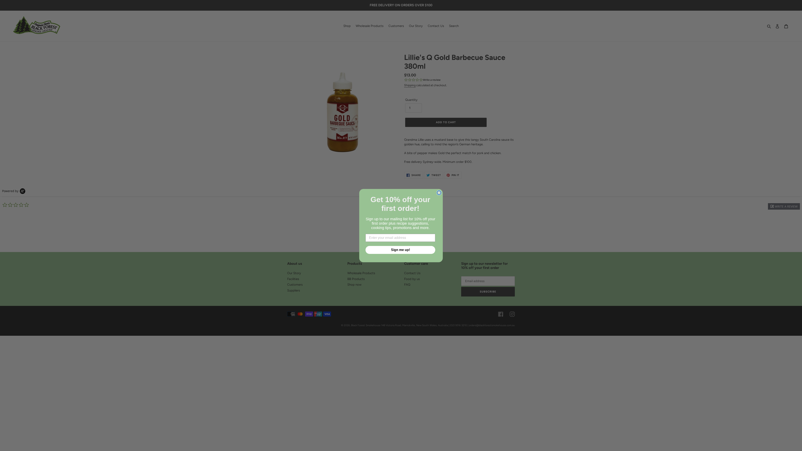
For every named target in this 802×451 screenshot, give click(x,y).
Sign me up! (400, 250)
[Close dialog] (439, 193)
